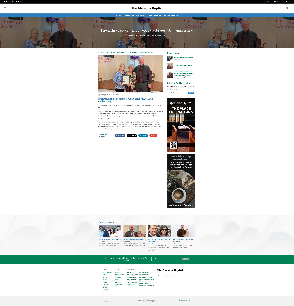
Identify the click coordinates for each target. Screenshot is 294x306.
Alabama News (133, 52)
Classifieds (157, 15)
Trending (149, 15)
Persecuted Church (118, 284)
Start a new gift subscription (145, 275)
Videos (116, 286)
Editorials (116, 275)
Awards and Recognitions (108, 281)
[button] (287, 8)
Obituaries (117, 281)
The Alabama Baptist (9, 1)
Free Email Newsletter (171, 15)
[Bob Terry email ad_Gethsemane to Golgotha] (181, 181)
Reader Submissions (131, 277)
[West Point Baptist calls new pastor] (170, 58)
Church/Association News (145, 52)
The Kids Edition (128, 15)
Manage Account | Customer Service (146, 285)
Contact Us (105, 274)
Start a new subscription (144, 272)
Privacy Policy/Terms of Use (144, 301)
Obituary (129, 281)
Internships (105, 287)
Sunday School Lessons (119, 274)
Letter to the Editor (131, 275)
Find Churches (106, 289)
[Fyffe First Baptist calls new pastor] (170, 66)
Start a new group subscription (145, 277)
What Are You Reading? (132, 279)
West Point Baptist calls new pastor (183, 57)
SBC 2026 (118, 15)
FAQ (155, 301)
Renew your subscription (144, 274)
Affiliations (105, 282)
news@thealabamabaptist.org (184, 300)
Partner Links (105, 284)
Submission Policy (131, 284)
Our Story (105, 277)
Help (152, 301)
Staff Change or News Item (132, 274)
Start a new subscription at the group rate (146, 280)
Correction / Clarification (132, 282)
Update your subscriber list (144, 281)
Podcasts (116, 279)
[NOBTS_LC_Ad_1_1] (181, 125)
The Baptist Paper (20, 1)
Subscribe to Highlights (144, 283)
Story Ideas (129, 272)
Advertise (105, 286)
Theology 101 (117, 282)
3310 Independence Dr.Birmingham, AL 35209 (108, 301)
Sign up (191, 92)
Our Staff (105, 279)
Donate (104, 275)
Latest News (140, 15)
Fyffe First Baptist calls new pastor (183, 65)
